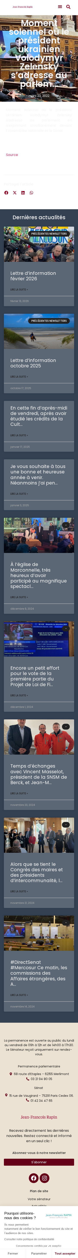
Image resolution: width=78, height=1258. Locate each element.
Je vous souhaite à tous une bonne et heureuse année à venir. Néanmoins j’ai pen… (37, 474)
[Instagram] (44, 1178)
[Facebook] (34, 1178)
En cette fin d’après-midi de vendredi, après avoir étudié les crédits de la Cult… (38, 416)
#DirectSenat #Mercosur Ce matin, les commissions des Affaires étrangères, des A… (38, 973)
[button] (60, 6)
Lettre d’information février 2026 (33, 276)
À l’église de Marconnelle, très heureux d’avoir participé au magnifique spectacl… (38, 575)
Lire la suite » (19, 289)
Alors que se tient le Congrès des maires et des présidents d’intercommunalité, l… (36, 872)
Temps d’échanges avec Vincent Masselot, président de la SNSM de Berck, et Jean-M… (38, 774)
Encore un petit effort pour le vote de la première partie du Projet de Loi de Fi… (34, 676)
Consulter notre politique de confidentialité (29, 1239)
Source (12, 154)
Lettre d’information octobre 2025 (33, 363)
